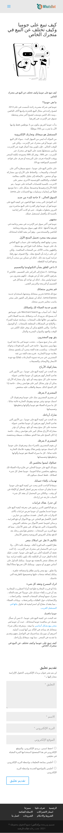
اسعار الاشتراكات (45, 812)
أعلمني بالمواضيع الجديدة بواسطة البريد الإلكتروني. (36, 770)
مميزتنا (27, 808)
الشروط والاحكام (45, 816)
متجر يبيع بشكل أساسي (46, 626)
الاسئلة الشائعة (26, 812)
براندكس (36, 824)
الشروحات (28, 816)
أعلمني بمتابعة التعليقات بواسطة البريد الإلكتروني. (30, 762)
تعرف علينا (40, 808)
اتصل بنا (15, 816)
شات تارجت (23, 828)
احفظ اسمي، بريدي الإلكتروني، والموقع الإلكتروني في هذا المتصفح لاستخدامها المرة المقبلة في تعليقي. (33, 752)
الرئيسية (53, 808)
